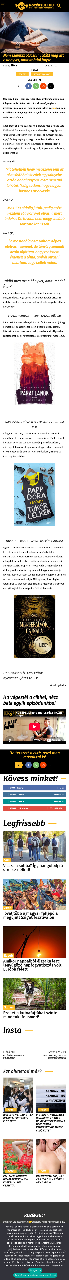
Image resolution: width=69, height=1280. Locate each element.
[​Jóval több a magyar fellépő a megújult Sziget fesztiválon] (34, 894)
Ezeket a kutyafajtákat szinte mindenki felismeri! (30, 1015)
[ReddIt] (43, 86)
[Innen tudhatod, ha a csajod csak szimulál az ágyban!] (51, 1156)
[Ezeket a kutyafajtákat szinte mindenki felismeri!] (34, 994)
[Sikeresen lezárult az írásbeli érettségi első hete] (18, 1095)
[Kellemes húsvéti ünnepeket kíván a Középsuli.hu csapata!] (18, 1156)
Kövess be (59, 794)
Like (62, 788)
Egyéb (8, 956)
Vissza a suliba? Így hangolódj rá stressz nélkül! (33, 867)
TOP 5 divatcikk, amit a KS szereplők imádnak (54, 1057)
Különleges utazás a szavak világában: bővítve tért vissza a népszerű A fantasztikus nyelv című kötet (50, 1123)
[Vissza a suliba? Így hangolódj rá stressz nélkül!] (34, 846)
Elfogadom (35, 1270)
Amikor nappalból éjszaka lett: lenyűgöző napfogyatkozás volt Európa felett (32, 965)
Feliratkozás (57, 808)
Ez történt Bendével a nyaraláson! (13, 1057)
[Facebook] (28, 86)
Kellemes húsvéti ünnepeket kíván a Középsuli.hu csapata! (15, 1181)
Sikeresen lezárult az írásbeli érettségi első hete (18, 1118)
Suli (7, 860)
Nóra (14, 65)
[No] (65, 1251)
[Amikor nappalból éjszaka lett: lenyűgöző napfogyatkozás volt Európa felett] (34, 942)
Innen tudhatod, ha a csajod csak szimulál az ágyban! (51, 1179)
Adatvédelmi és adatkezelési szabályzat (35, 1275)
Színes (9, 1007)
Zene (8, 908)
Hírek (22, 74)
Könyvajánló (42, 74)
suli (54, 108)
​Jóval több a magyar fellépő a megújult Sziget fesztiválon (30, 915)
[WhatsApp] (36, 86)
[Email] (50, 86)
